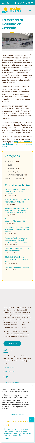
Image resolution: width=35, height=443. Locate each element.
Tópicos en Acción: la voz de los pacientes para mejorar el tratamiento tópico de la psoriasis (17, 240)
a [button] (30, 10)
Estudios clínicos (13, 178)
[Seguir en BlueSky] (32, 2)
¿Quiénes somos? (12, 343)
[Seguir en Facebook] (15, 3)
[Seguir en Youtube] (23, 3)
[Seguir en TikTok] (21, 3)
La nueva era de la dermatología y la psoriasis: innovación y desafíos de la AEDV (17, 229)
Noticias (12, 32)
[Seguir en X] (18, 3)
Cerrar (31, 419)
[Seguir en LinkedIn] (26, 3)
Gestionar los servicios (17, 415)
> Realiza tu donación (11, 367)
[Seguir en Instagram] (29, 3)
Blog (10, 165)
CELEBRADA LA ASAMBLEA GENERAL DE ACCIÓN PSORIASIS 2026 (16, 259)
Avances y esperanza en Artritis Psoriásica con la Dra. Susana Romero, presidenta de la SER (16, 210)
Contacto (5, 3)
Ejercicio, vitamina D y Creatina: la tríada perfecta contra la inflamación (17, 191)
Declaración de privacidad (14, 382)
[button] (32, 386)
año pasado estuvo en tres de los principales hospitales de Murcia (17, 144)
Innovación (12, 168)
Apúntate (7, 438)
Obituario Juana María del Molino (17, 268)
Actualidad (10, 161)
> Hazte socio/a (9, 371)
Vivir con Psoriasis (16, 175)
